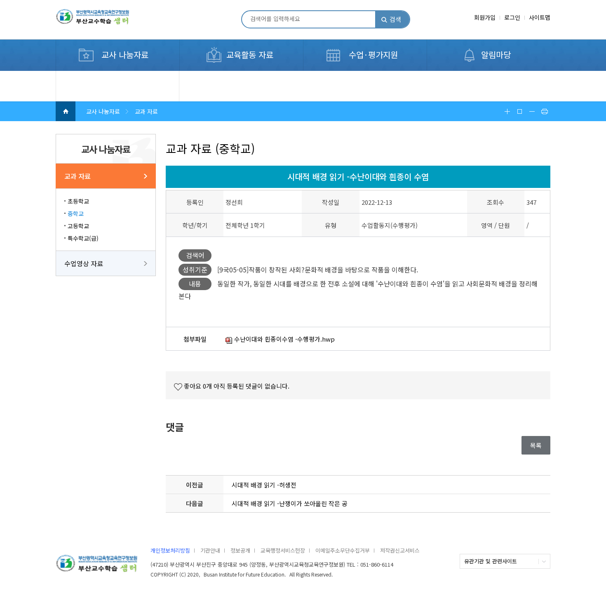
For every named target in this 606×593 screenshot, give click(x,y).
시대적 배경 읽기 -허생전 (264, 484)
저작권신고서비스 (400, 550)
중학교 (76, 213)
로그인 (512, 17)
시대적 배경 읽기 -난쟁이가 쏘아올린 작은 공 (290, 503)
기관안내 (210, 550)
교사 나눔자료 (124, 55)
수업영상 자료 (83, 263)
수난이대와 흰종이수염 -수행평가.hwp (284, 339)
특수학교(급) (83, 238)
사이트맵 (539, 17)
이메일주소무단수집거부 (342, 550)
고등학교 (78, 226)
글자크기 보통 (519, 111)
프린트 (544, 111)
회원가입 (485, 17)
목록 (536, 445)
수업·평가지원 (373, 55)
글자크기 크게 (507, 111)
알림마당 (496, 55)
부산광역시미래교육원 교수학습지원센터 (105, 20)
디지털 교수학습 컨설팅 (95, 75)
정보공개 (240, 550)
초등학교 (78, 201)
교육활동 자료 (249, 55)
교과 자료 (77, 176)
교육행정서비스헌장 (283, 550)
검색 (395, 19)
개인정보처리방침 (170, 550)
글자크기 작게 (532, 111)
